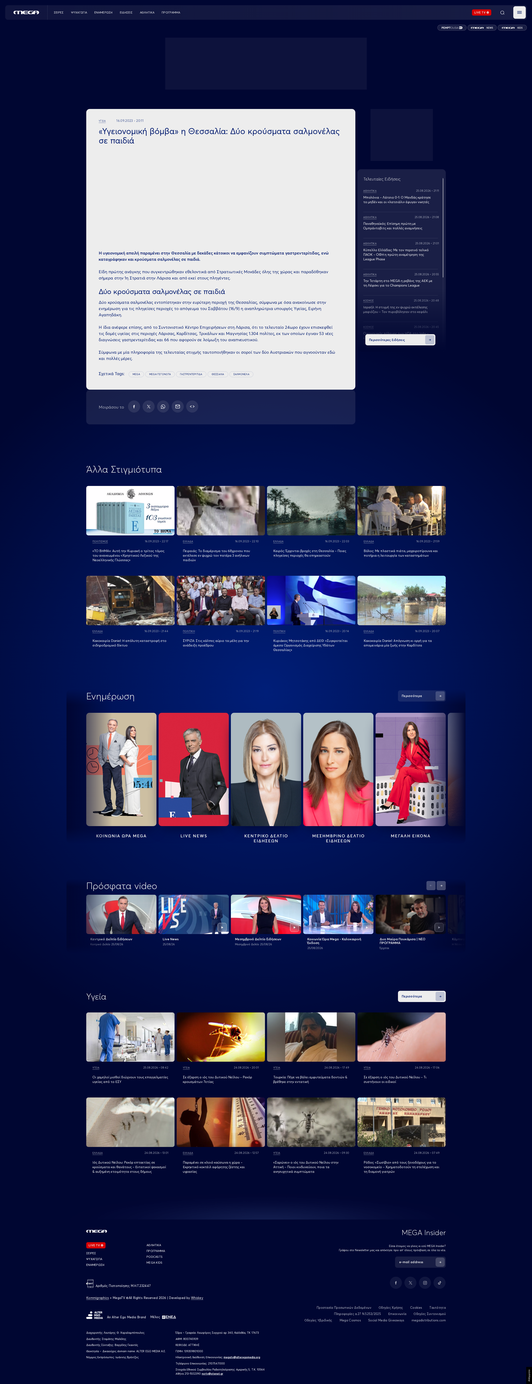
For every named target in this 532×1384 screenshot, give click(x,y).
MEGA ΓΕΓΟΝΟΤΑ (160, 374)
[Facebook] (134, 406)
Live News (193, 835)
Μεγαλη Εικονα (411, 835)
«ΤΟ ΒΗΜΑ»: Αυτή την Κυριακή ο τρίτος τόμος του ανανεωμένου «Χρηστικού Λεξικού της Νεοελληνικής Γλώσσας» (128, 555)
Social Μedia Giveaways (386, 1320)
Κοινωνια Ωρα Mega (121, 835)
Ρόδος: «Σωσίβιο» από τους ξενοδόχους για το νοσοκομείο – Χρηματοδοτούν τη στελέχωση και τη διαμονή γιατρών (401, 1167)
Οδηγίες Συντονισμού (430, 1314)
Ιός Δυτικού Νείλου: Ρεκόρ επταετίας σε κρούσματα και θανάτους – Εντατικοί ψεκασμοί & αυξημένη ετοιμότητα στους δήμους (129, 1167)
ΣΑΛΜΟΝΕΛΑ (241, 374)
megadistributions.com (429, 1320)
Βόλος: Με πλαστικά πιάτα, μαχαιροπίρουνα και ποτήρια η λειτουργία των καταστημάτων (401, 553)
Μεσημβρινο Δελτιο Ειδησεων (338, 838)
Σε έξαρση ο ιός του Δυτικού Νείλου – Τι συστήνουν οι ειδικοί (395, 1079)
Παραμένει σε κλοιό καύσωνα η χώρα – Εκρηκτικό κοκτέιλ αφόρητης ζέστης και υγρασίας (214, 1167)
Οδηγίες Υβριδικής (318, 1320)
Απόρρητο (529, 1375)
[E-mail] (177, 406)
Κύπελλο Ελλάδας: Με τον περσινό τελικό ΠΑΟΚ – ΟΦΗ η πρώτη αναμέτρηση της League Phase (396, 254)
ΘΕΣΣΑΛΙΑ (218, 374)
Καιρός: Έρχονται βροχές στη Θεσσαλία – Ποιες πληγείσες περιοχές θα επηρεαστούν (309, 553)
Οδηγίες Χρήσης (391, 1308)
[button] (519, 12)
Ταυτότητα (437, 1308)
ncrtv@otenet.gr (212, 1373)
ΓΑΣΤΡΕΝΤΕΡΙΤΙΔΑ (191, 374)
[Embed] (192, 406)
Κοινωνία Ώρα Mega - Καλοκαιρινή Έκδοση (334, 941)
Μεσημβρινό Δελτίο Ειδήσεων (258, 939)
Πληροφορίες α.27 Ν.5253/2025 (357, 1314)
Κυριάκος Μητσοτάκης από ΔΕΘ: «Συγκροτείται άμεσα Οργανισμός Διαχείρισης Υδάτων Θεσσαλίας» (310, 645)
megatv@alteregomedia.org (242, 1357)
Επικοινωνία (397, 1314)
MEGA (136, 374)
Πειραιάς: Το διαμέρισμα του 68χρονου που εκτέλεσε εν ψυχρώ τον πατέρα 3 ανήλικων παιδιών (216, 555)
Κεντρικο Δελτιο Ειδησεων (266, 838)
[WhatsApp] (163, 406)
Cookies (416, 1308)
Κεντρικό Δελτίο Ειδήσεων (111, 939)
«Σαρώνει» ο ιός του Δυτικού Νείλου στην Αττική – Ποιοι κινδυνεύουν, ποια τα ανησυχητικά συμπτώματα (306, 1167)
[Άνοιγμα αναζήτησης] (502, 12)
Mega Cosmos (350, 1320)
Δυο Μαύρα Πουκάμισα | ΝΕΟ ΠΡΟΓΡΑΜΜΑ (402, 941)
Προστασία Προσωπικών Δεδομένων (343, 1308)
